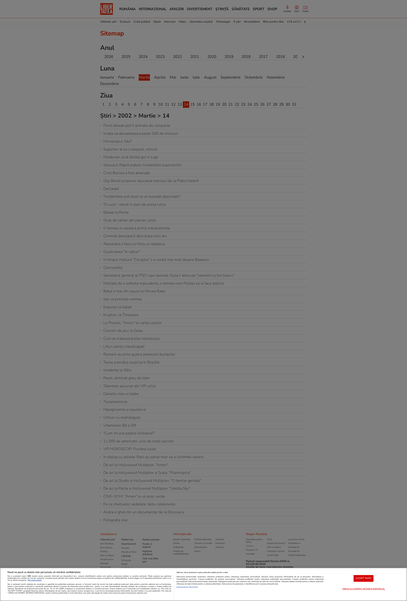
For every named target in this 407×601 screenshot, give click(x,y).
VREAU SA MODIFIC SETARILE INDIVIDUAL (363, 588)
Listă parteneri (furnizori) (187, 587)
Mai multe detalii (35, 580)
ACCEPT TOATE (364, 578)
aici (158, 588)
